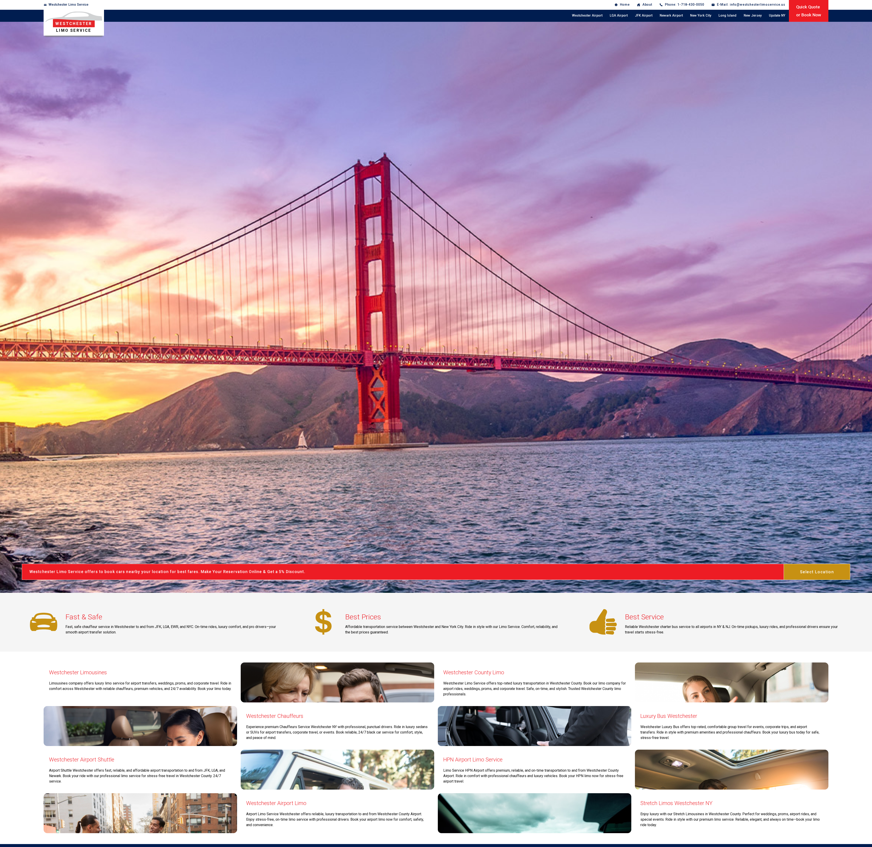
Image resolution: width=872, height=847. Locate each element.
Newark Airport (671, 15)
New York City (700, 15)
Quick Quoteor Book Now (808, 10)
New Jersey (753, 15)
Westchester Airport (587, 15)
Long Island (727, 15)
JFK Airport (643, 15)
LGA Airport (619, 15)
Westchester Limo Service (68, 5)
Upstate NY (777, 15)
